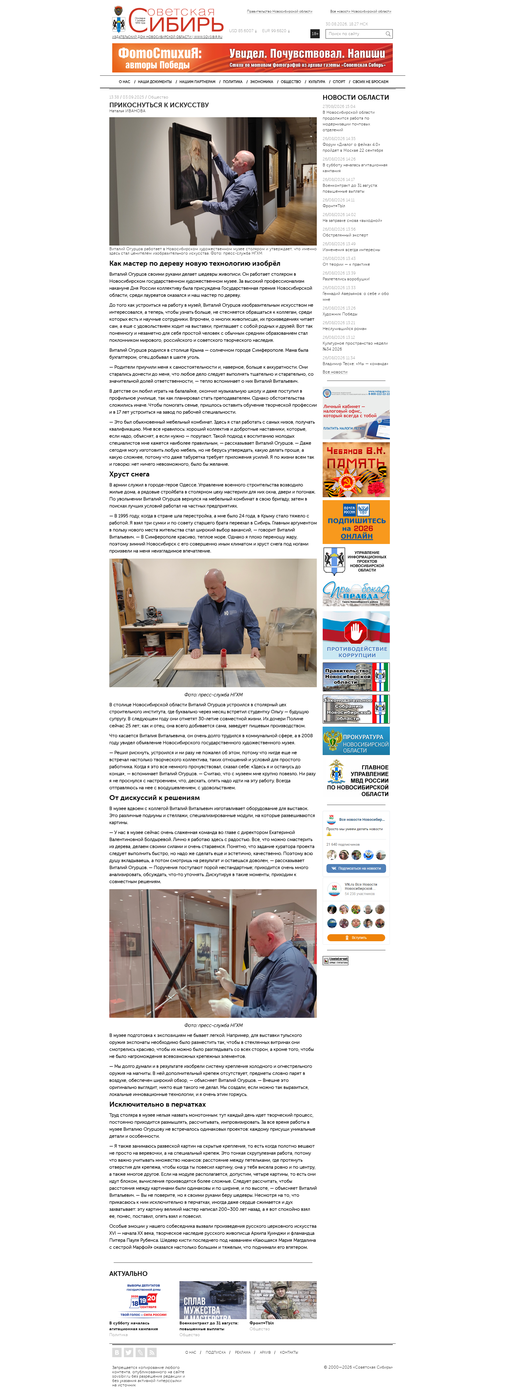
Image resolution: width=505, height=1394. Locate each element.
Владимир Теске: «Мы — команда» (355, 364)
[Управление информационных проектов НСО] (356, 575)
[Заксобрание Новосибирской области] (356, 722)
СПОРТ (339, 82)
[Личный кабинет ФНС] (356, 438)
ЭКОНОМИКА (261, 82)
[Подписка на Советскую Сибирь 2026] (356, 542)
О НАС (124, 82)
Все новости (335, 372)
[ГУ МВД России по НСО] (356, 796)
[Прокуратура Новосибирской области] (356, 754)
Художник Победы (340, 314)
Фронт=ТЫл (262, 1323)
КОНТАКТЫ (289, 1353)
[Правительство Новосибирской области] (356, 690)
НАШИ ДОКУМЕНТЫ (155, 82)
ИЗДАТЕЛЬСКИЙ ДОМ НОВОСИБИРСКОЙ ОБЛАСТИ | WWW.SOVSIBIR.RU (170, 20)
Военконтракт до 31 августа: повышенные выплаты (208, 1326)
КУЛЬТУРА (317, 82)
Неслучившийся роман (344, 329)
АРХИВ (265, 1353)
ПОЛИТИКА (233, 82)
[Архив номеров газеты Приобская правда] (356, 607)
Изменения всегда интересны (351, 250)
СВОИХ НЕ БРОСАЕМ (370, 82)
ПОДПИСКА (216, 1353)
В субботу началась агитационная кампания (133, 1326)
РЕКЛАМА (242, 1353)
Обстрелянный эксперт (345, 235)
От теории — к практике (346, 264)
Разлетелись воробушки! (346, 279)
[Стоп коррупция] (356, 658)
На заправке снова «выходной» (352, 220)
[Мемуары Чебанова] (356, 496)
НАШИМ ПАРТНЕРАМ (197, 82)
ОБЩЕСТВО (291, 82)
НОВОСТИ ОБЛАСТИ (356, 97)
